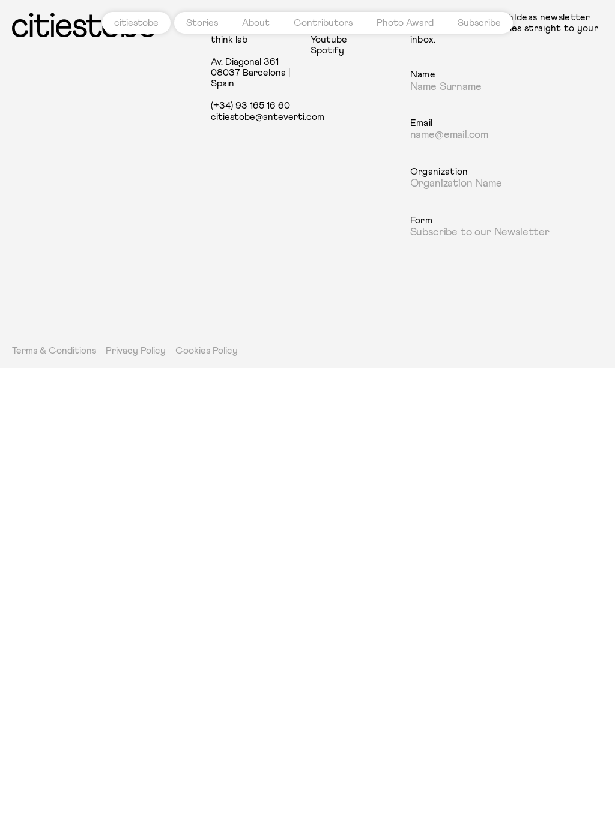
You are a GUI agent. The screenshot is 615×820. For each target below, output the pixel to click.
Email (421, 123)
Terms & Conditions (54, 350)
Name (422, 74)
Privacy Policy (136, 350)
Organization (439, 171)
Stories (202, 23)
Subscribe (479, 23)
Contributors (323, 23)
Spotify (327, 50)
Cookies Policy (206, 350)
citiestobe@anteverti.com (257, 117)
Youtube (329, 39)
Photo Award (405, 23)
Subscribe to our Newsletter (480, 232)
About (256, 23)
